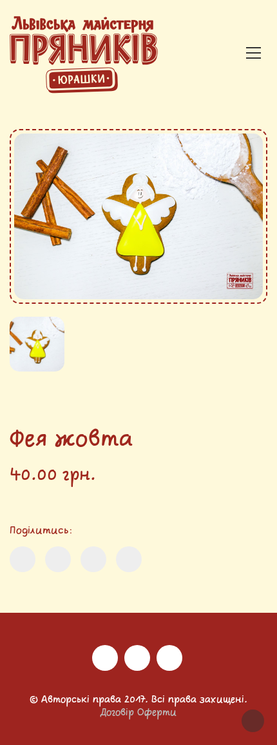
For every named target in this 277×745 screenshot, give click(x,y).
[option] (138, 216)
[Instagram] (105, 658)
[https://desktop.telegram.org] (169, 658)
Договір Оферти (138, 712)
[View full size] (29, 150)
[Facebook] (137, 658)
